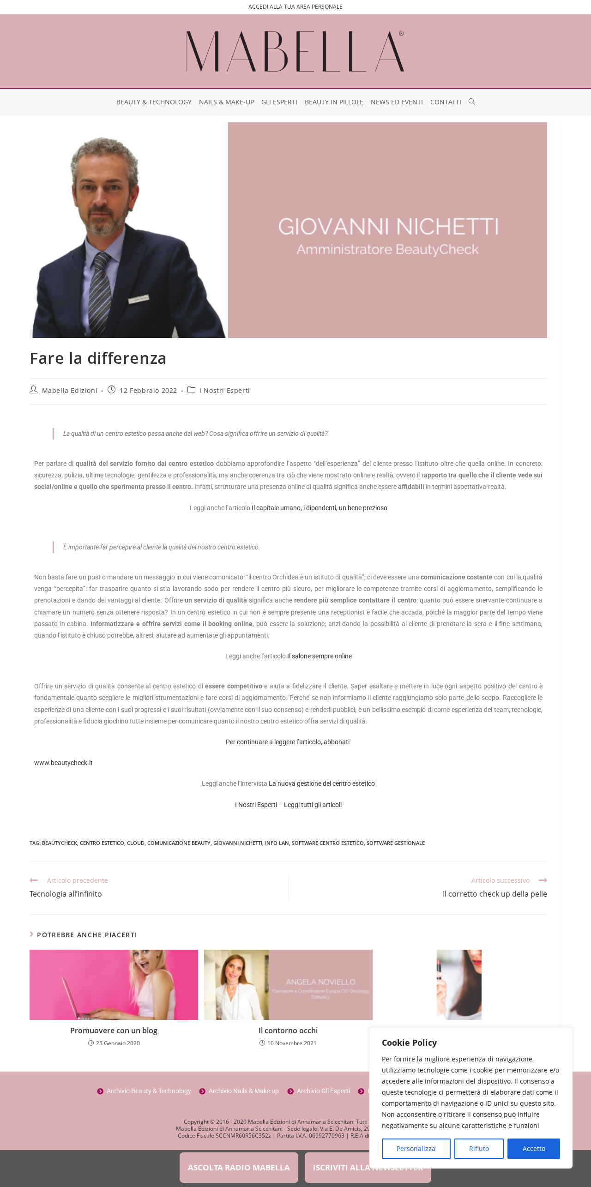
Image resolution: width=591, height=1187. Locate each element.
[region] (471, 1098)
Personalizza (416, 1148)
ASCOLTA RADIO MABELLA (239, 1167)
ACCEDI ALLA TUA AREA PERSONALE (295, 7)
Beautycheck (59, 842)
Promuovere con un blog (113, 1030)
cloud (136, 842)
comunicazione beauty (179, 842)
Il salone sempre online (319, 656)
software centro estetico (328, 842)
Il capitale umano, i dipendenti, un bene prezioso (319, 508)
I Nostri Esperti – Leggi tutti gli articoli (288, 804)
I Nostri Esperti (224, 390)
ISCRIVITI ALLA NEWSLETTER (368, 1167)
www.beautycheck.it (63, 762)
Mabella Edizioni (70, 390)
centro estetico (102, 842)
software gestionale (396, 842)
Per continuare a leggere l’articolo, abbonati (288, 742)
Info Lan (277, 842)
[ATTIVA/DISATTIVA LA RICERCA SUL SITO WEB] (472, 102)
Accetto (534, 1148)
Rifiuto (479, 1148)
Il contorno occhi (288, 1030)
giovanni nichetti (237, 842)
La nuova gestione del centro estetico (322, 783)
